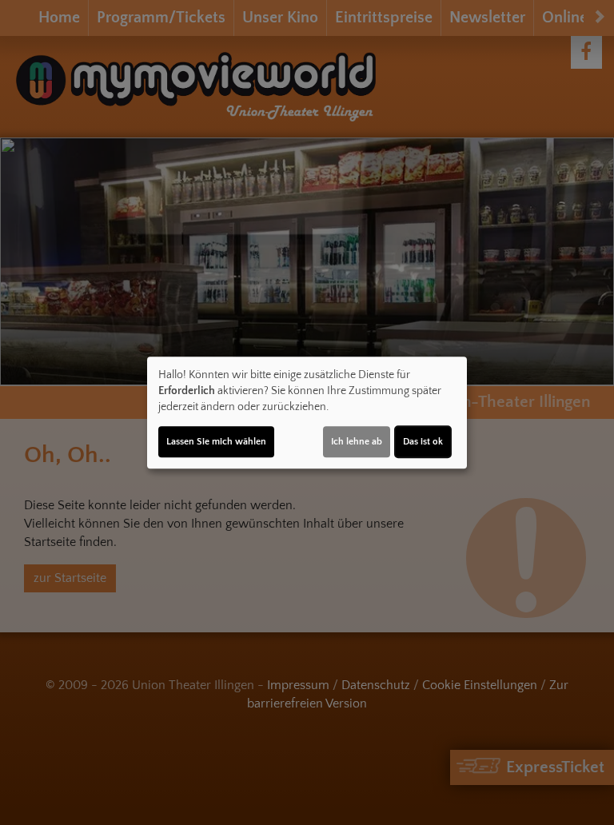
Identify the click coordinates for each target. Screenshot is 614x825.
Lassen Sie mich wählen (216, 441)
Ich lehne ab (356, 441)
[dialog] (307, 412)
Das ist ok (423, 441)
